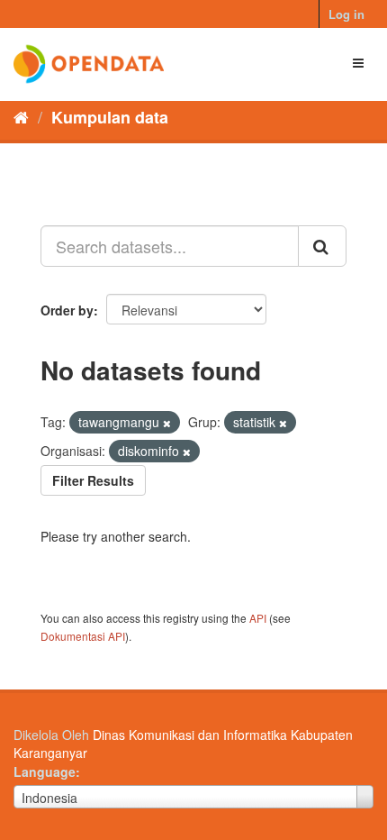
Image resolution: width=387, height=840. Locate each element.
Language (45, 771)
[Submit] (322, 246)
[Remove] (167, 422)
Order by (67, 310)
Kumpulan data (109, 117)
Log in (346, 14)
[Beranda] (21, 116)
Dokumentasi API (82, 636)
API (257, 617)
